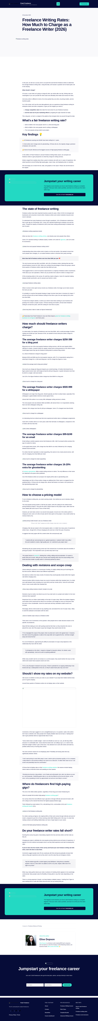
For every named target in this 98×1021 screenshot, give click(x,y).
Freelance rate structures (82, 1014)
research (36, 555)
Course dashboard (49, 1015)
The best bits (84, 4)
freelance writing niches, (40, 236)
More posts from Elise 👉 (54, 946)
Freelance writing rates (81, 1011)
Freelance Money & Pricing (35, 926)
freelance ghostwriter (29, 471)
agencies (63, 239)
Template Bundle (64, 1012)
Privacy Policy (12, 1014)
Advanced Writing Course (66, 1015)
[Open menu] (58, 4)
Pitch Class (63, 1009)
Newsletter (47, 1012)
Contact (47, 1009)
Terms (18, 1014)
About (46, 1006)
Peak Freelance (25, 3)
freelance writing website (50, 767)
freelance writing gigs (51, 795)
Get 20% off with (64, 194)
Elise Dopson (42, 943)
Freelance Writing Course (66, 1006)
